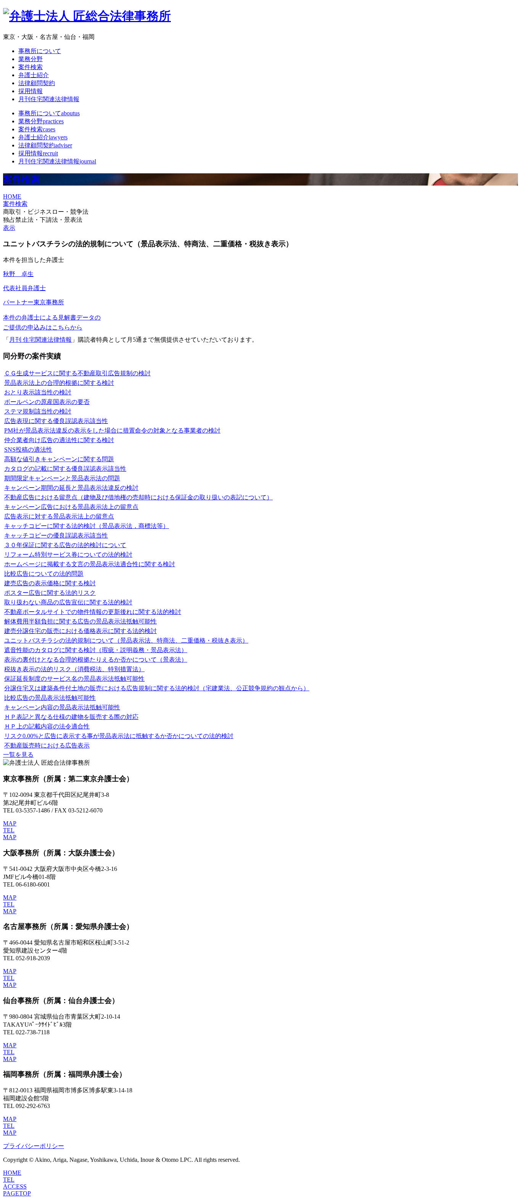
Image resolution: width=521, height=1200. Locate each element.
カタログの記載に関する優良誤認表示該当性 (65, 468)
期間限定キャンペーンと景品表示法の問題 (62, 478)
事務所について (39, 51)
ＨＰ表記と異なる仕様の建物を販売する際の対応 (71, 717)
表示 (9, 227)
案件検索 (30, 67)
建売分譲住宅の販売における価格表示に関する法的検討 (80, 631)
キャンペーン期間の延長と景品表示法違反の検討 (71, 488)
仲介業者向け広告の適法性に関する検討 (59, 440)
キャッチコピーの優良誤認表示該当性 (56, 535)
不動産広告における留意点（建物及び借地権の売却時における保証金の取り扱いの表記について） (138, 497)
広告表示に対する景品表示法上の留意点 (59, 516)
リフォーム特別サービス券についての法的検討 (68, 554)
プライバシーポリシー (33, 1146)
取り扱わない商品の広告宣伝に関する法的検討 (68, 602)
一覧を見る (18, 754)
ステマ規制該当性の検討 (37, 411)
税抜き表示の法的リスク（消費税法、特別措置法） (74, 669)
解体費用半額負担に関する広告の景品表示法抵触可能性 (80, 621)
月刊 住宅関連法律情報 (40, 339)
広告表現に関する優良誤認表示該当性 (56, 421)
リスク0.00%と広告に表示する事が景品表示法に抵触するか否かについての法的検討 (118, 736)
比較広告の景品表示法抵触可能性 (50, 697)
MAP (9, 823)
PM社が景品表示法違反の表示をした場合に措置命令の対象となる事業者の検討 (112, 430)
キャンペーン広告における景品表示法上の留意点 (71, 507)
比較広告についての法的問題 (44, 573)
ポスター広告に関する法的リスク (50, 593)
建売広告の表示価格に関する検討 (50, 583)
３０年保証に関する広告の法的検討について (65, 545)
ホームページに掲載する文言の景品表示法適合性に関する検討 (89, 564)
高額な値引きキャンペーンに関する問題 (59, 459)
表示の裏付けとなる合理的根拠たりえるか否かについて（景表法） (95, 659)
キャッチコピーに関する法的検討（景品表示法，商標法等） (86, 526)
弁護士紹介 (33, 75)
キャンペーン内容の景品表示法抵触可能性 (62, 707)
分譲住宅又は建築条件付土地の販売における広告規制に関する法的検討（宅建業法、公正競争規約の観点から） (156, 688)
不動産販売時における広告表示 (47, 745)
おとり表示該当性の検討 (37, 392)
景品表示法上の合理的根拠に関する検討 (59, 383)
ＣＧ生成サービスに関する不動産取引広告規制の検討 (77, 373)
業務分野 (30, 59)
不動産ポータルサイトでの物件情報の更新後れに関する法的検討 (92, 612)
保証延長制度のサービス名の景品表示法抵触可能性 (74, 678)
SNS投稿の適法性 (28, 449)
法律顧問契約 (36, 83)
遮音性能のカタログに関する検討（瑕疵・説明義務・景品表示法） (95, 650)
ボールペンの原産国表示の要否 (47, 402)
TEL (8, 830)
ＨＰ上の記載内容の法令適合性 (47, 726)
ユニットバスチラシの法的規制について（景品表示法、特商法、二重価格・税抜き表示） (126, 640)
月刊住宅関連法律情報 (48, 99)
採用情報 (30, 91)
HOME (12, 196)
